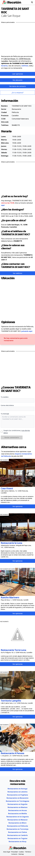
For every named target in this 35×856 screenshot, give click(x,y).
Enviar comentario (12, 437)
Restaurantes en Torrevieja (17, 829)
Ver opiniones (18, 506)
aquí (3, 205)
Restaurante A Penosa (12, 753)
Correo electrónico (7, 405)
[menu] (32, 2)
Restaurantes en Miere (17, 823)
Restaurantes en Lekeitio (17, 792)
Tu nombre (4, 397)
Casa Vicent (7, 488)
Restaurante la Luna (11, 542)
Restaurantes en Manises (17, 807)
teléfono (24, 66)
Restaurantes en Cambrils (17, 835)
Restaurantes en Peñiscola (17, 826)
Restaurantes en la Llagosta (18, 817)
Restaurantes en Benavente (17, 798)
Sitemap (21, 854)
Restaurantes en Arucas (17, 810)
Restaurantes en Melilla (17, 813)
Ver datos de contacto (17, 86)
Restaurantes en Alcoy (17, 841)
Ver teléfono (17, 273)
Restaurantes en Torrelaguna (17, 801)
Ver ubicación (17, 80)
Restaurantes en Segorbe (17, 804)
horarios (4, 66)
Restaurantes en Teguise (17, 838)
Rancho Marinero (10, 597)
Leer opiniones (17, 74)
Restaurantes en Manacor (17, 820)
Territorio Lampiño (11, 700)
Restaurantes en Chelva (17, 832)
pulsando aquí (26, 331)
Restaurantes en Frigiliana (17, 795)
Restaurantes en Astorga (17, 789)
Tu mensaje (5, 414)
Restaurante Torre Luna (13, 650)
